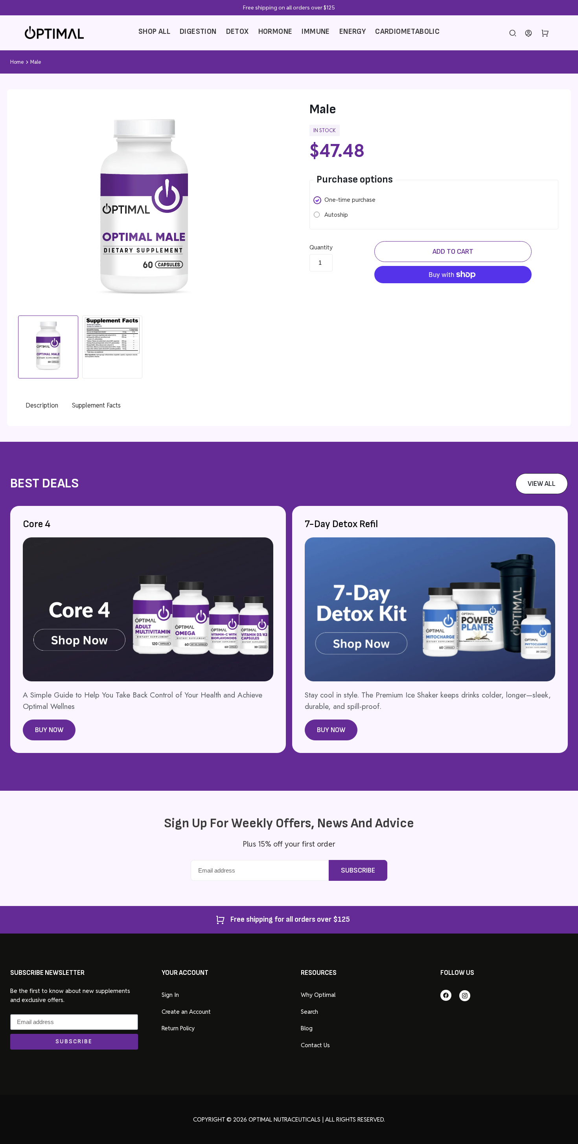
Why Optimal (318, 994)
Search (309, 1011)
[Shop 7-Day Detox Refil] (430, 679)
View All (542, 484)
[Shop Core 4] (148, 679)
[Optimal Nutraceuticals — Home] (54, 32)
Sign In (170, 994)
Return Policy (178, 1028)
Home (17, 62)
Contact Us (315, 1045)
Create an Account (186, 1011)
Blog (307, 1028)
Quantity (321, 247)
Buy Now (49, 730)
